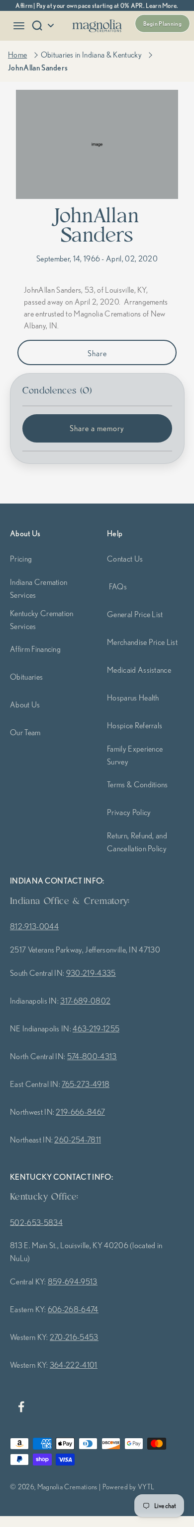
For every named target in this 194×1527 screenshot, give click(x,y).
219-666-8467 (80, 1111)
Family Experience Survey (135, 755)
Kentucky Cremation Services (42, 620)
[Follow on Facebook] (21, 1407)
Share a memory (97, 428)
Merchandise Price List (142, 641)
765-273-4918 (85, 1084)
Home (17, 54)
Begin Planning (162, 23)
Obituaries (26, 676)
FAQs (118, 586)
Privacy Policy (129, 812)
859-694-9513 (72, 1281)
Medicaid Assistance (139, 669)
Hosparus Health (133, 697)
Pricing (21, 558)
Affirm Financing (35, 648)
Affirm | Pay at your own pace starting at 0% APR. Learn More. (97, 5)
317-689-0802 (85, 1000)
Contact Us (125, 558)
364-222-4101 (73, 1364)
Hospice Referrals (134, 725)
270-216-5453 (74, 1337)
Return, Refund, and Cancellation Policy (137, 842)
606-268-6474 (73, 1309)
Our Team (25, 732)
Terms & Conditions (137, 784)
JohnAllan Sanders (38, 67)
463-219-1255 (96, 1028)
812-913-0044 (34, 926)
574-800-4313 (92, 1056)
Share (97, 353)
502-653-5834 (36, 1222)
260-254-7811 (77, 1139)
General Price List (135, 614)
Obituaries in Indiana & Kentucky (91, 54)
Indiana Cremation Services (38, 588)
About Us (25, 704)
